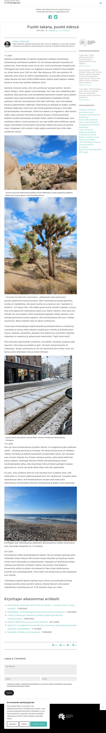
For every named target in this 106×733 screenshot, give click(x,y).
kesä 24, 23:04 (84, 66)
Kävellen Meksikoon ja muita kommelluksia (27, 622)
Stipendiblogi (53, 30)
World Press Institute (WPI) (90, 150)
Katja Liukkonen (21, 41)
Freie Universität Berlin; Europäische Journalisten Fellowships (89, 124)
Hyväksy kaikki (38, 724)
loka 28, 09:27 (84, 100)
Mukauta (12, 724)
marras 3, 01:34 (84, 85)
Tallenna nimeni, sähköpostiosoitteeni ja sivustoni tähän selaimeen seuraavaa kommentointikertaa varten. (39, 685)
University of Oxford (87, 132)
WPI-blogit (83, 152)
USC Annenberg (64, 30)
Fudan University (86, 130)
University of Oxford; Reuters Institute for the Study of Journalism (89, 137)
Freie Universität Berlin (88, 120)
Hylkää (24, 724)
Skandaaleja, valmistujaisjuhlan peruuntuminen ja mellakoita (36, 612)
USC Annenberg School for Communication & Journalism (90, 144)
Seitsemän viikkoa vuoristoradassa (23, 632)
